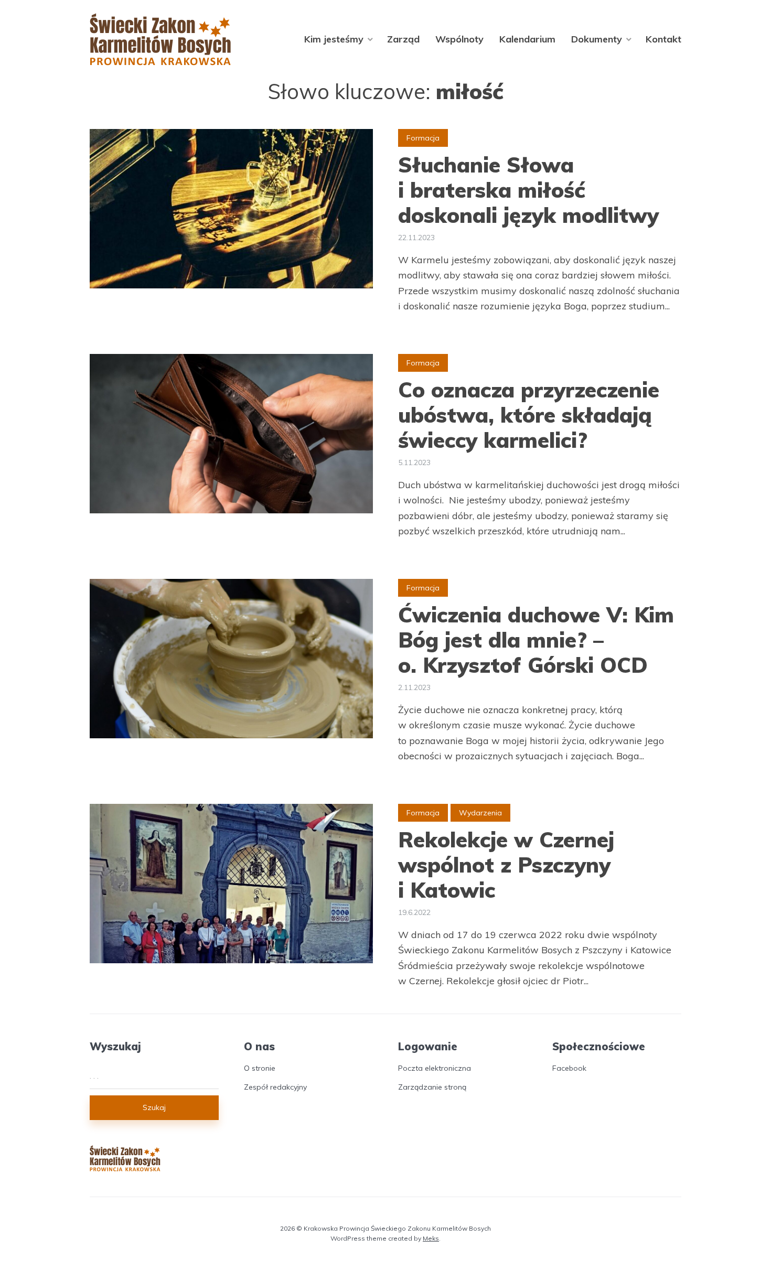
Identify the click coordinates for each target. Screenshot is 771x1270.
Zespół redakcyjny (275, 1087)
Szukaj (154, 1107)
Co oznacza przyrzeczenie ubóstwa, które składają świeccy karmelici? (528, 415)
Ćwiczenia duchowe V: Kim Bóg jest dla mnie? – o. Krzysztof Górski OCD (536, 639)
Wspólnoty (459, 39)
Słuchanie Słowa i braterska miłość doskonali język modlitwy (528, 190)
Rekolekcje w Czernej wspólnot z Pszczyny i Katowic (506, 864)
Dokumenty (596, 39)
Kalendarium (527, 39)
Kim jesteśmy (333, 39)
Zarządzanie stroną (432, 1087)
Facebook (569, 1068)
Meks (431, 1238)
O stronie (259, 1068)
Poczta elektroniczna (434, 1068)
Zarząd (403, 39)
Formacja (423, 138)
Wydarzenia (480, 812)
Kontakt (663, 39)
